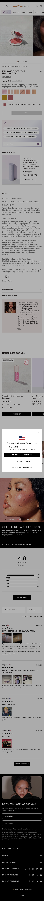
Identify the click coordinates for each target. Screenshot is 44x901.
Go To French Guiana (22, 461)
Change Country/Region (22, 468)
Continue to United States (22, 455)
